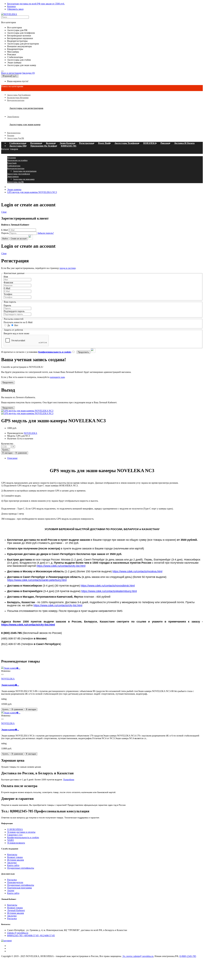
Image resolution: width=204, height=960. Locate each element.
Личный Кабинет (16, 910)
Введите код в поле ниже (16, 333)
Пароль (5, 233)
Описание (12, 458)
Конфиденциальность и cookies (23, 837)
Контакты (12, 854)
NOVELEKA (8, 678)
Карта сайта (13, 865)
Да (8, 325)
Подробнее (68, 779)
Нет (16, 325)
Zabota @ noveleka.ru (17, 933)
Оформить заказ (15, 9)
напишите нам (57, 377)
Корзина (11, 6)
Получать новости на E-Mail (18, 322)
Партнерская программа (19, 887)
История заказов (15, 860)
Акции (10, 890)
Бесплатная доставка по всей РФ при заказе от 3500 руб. (36, 3)
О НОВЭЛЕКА (15, 829)
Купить (5, 450)
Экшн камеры (14, 189)
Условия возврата (16, 843)
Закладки (12, 862)
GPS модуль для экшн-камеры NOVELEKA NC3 (32, 192)
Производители (15, 882)
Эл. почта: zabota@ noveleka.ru (137, 956)
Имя (6, 276)
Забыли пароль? (45, 233)
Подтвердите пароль (14, 311)
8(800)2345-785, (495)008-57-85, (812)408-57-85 (31, 935)
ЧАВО (10, 840)
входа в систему (68, 268)
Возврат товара (15, 857)
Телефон (8, 294)
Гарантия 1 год (14, 834)
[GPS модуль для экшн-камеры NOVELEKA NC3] (27, 413)
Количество (7, 443)
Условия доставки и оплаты (21, 832)
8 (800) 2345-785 (188, 956)
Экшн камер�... (10, 685)
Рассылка (12, 879)
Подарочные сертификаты (20, 868)
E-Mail (4, 230)
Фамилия (8, 282)
